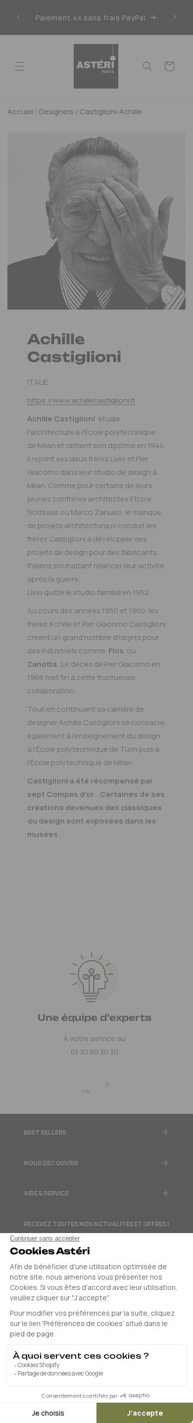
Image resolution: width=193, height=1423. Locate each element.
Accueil (20, 111)
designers (56, 111)
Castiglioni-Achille (111, 111)
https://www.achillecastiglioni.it (81, 400)
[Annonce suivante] (175, 17)
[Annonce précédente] (18, 17)
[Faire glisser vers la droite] (107, 1085)
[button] (20, 66)
